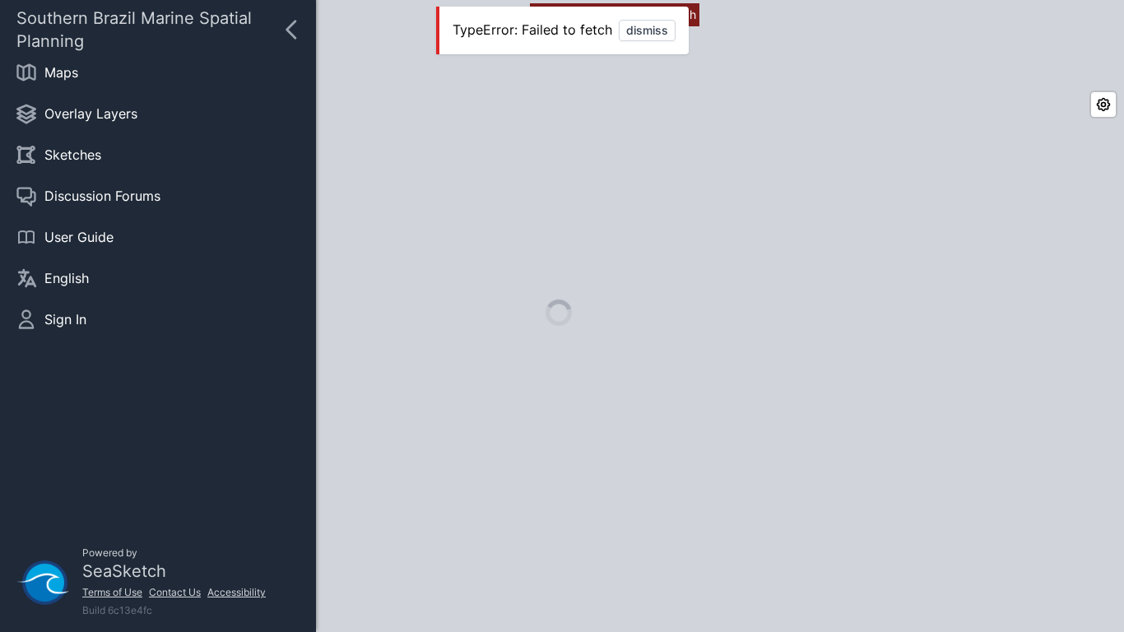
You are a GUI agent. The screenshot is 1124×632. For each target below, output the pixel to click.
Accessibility (236, 592)
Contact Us (175, 592)
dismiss (647, 30)
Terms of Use (112, 592)
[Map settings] (1103, 104)
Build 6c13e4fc (117, 610)
